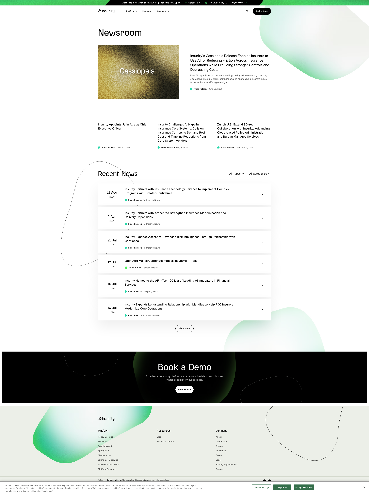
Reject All (282, 487)
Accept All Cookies (304, 487)
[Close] (364, 487)
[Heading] (184, 194)
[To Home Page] (106, 419)
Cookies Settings (261, 487)
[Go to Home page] (106, 11)
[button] (132, 11)
